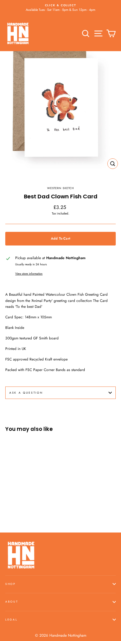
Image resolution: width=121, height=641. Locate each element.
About (11, 601)
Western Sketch (60, 188)
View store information (29, 274)
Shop (10, 584)
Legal (11, 619)
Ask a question (26, 393)
